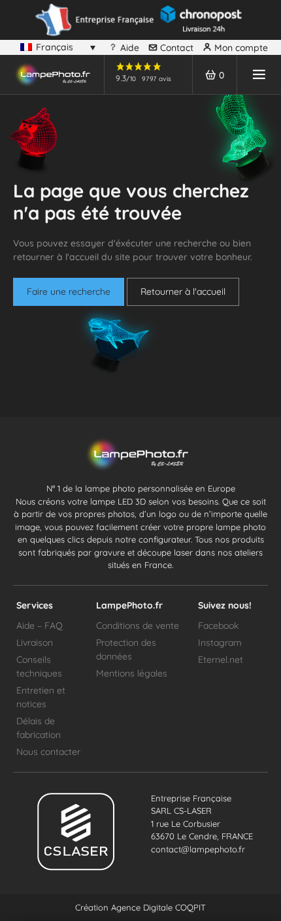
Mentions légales (131, 673)
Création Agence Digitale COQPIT (140, 907)
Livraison (34, 642)
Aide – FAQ (39, 625)
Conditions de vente (137, 625)
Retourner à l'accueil (182, 291)
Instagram (220, 642)
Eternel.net (220, 659)
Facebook (218, 625)
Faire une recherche (68, 291)
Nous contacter (48, 752)
